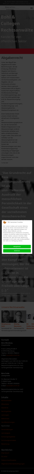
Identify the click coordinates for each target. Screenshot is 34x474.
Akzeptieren (17, 246)
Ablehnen (17, 251)
